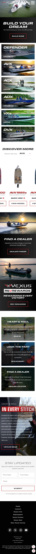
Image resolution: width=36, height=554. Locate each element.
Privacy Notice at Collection (18, 540)
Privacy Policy (18, 538)
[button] (33, 551)
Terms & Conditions (18, 542)
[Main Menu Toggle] (33, 2)
